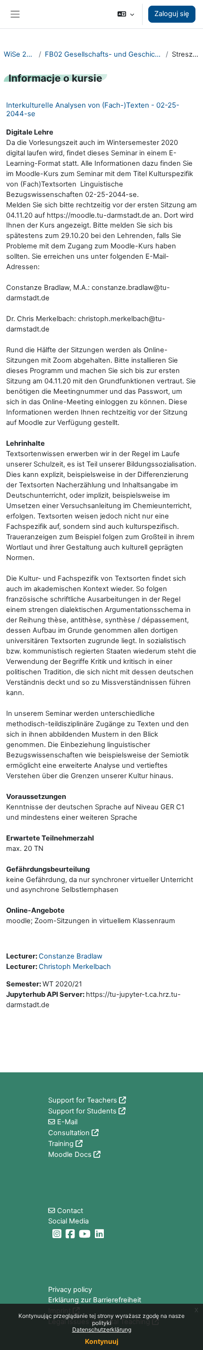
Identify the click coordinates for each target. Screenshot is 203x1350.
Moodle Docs (70, 1154)
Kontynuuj (101, 1341)
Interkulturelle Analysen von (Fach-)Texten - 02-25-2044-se (92, 109)
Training (61, 1143)
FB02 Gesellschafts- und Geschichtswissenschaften (103, 54)
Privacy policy (70, 1289)
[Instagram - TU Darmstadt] (58, 1234)
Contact (70, 1210)
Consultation (69, 1133)
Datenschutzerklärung (101, 1329)
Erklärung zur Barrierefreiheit (94, 1300)
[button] (125, 14)
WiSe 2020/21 (19, 54)
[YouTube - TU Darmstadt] (86, 1234)
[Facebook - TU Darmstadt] (71, 1234)
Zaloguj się (171, 13)
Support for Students (82, 1111)
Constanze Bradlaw (70, 956)
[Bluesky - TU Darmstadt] (49, 1234)
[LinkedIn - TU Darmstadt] (100, 1234)
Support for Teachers (82, 1100)
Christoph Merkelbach (75, 966)
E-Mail (67, 1122)
